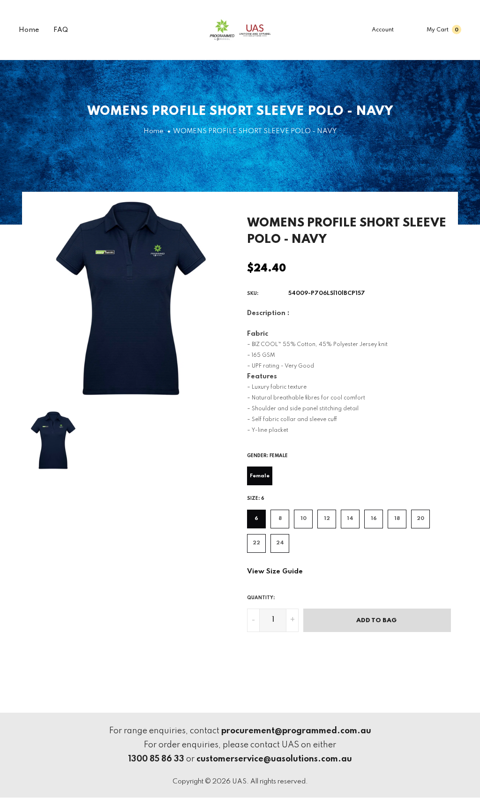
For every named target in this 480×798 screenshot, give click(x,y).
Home (29, 30)
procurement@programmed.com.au (296, 731)
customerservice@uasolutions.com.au (274, 759)
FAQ (60, 30)
